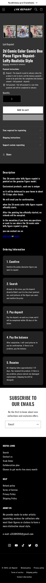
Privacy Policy (9, 494)
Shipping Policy (10, 498)
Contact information (24, 576)
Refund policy (9, 485)
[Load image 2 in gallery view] (23, 31)
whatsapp (7, 236)
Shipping (6, 64)
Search (6, 452)
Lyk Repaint (13, 567)
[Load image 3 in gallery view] (36, 31)
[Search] (36, 9)
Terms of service (17, 572)
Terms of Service (10, 489)
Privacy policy (39, 567)
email (16, 236)
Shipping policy (32, 572)
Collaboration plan (11, 465)
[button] (23, 118)
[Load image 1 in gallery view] (9, 31)
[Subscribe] (37, 424)
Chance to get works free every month (20, 469)
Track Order (8, 460)
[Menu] (3, 9)
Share (8, 154)
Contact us (8, 456)
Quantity (6, 92)
